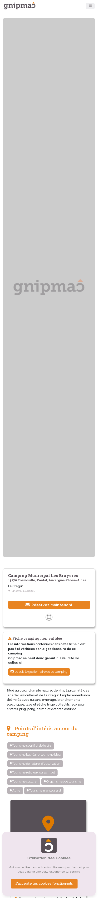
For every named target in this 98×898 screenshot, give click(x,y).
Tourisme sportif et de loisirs (31, 745)
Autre (16, 790)
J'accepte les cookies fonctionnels (44, 883)
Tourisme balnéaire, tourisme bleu (36, 754)
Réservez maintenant (51, 605)
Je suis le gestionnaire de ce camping (41, 671)
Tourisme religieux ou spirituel (33, 772)
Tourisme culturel (24, 781)
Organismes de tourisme (63, 781)
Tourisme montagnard (45, 790)
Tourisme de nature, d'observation (36, 763)
